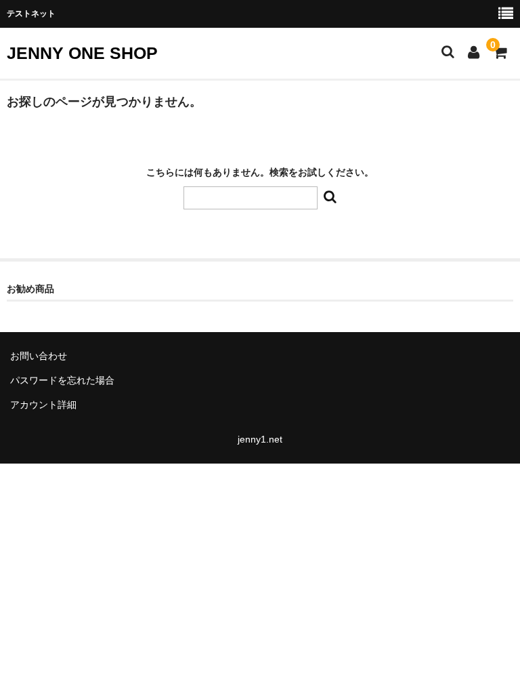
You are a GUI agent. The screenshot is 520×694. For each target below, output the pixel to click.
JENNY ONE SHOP (82, 52)
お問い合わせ (38, 355)
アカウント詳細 (43, 404)
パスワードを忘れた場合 (62, 380)
